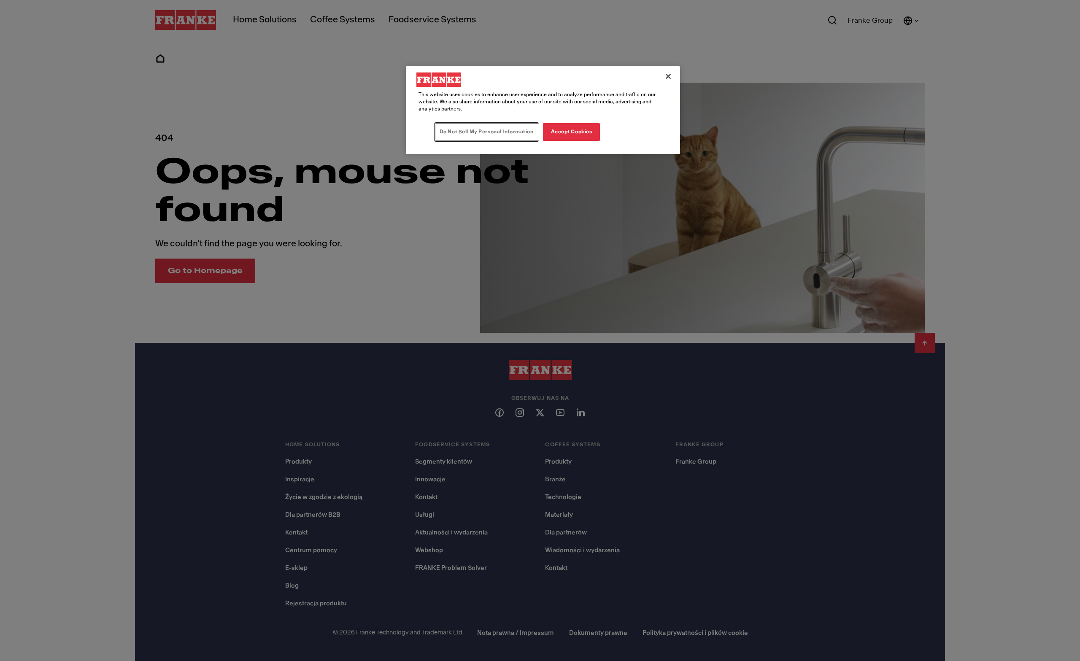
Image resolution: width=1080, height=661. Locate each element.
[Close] (668, 76)
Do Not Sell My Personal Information (487, 131)
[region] (543, 110)
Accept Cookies (571, 131)
